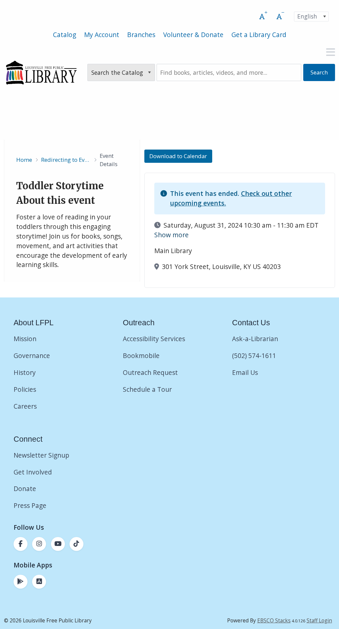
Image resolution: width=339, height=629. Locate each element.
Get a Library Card (258, 34)
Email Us (245, 372)
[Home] (41, 72)
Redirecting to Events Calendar (66, 159)
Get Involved (33, 472)
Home (24, 159)
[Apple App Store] (39, 582)
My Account (101, 34)
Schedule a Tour (147, 389)
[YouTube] (58, 544)
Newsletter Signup (41, 455)
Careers (25, 406)
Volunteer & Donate (193, 34)
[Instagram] (39, 544)
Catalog (64, 34)
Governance (32, 355)
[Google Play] (20, 582)
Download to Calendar (178, 156)
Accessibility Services (154, 338)
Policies (25, 389)
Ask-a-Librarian (255, 338)
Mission (25, 338)
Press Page (30, 505)
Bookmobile (141, 355)
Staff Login (319, 620)
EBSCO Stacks (274, 620)
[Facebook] (20, 544)
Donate (26, 488)
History (25, 372)
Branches (141, 34)
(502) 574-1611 (254, 355)
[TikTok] (76, 544)
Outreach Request (150, 372)
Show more (171, 234)
